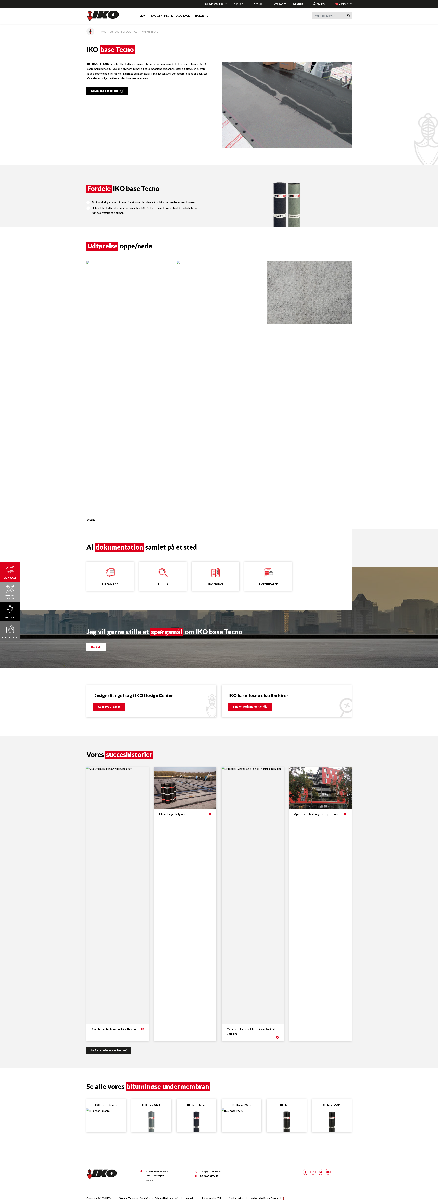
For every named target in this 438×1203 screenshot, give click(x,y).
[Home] (106, 16)
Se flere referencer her (106, 1050)
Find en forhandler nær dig (250, 706)
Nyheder (258, 3)
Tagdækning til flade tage (170, 15)
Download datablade (105, 90)
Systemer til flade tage (123, 31)
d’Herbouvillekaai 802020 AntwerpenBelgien (157, 1175)
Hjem (141, 15)
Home (103, 31)
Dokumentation (214, 3)
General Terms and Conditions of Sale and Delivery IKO (148, 1198)
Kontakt (238, 3)
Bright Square (270, 1198)
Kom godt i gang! (109, 706)
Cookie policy (236, 1198)
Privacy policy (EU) (211, 1198)
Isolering (201, 15)
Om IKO (278, 3)
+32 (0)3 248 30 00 (210, 1171)
